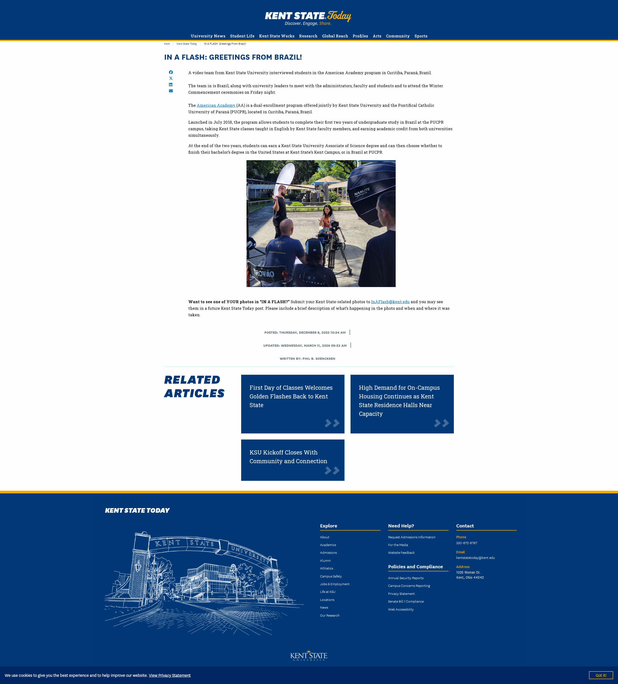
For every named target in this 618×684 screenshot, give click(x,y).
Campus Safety (331, 576)
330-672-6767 (466, 542)
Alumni (325, 560)
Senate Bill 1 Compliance (406, 601)
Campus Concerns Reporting (409, 585)
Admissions (328, 552)
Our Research (330, 615)
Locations (327, 599)
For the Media (398, 544)
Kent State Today (308, 18)
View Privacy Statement (170, 675)
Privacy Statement (401, 593)
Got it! (601, 675)
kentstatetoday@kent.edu (475, 557)
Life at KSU (327, 591)
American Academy (216, 105)
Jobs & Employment (335, 583)
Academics (328, 544)
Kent (167, 43)
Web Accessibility (401, 609)
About (324, 537)
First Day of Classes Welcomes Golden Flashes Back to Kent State (291, 396)
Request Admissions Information (411, 537)
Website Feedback (401, 552)
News (324, 607)
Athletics (326, 568)
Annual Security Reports (405, 577)
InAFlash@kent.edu (390, 301)
